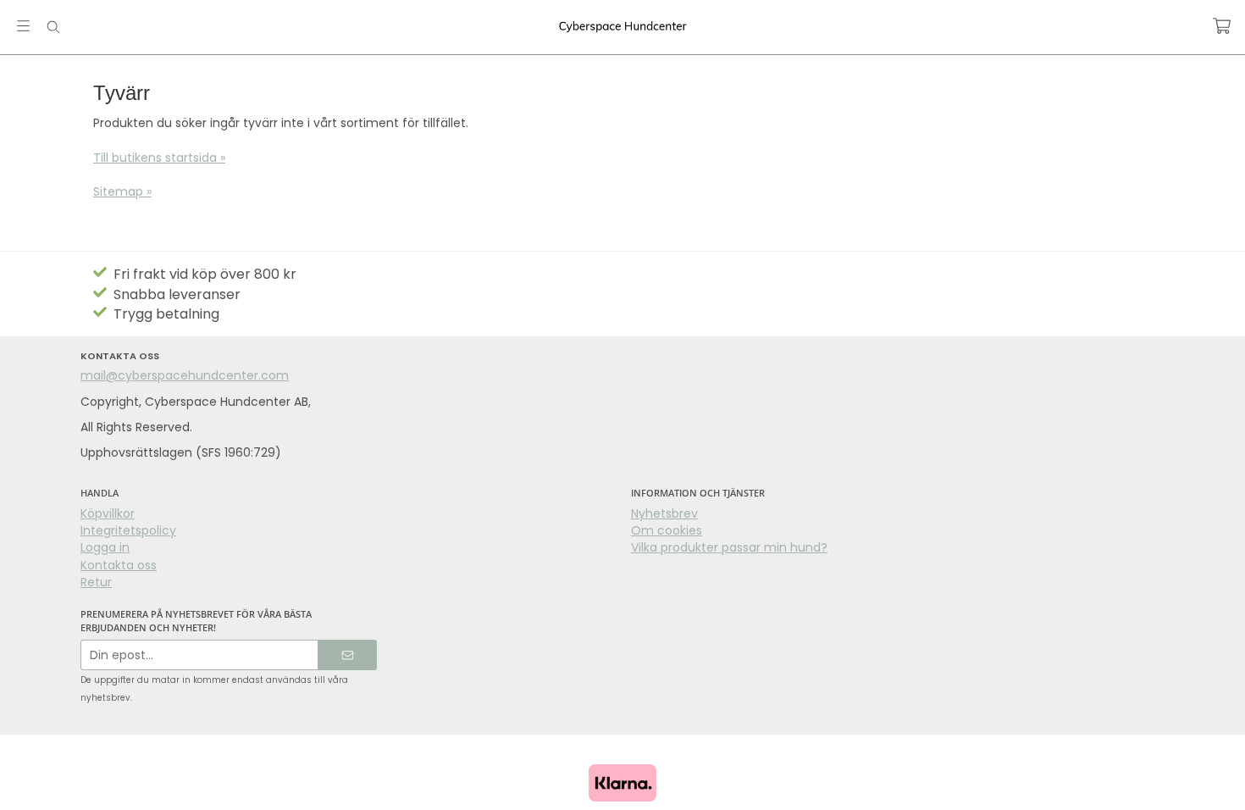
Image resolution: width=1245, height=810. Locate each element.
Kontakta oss (118, 565)
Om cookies (666, 530)
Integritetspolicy (128, 530)
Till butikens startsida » (159, 157)
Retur (96, 582)
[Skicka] (347, 655)
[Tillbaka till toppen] (15, 787)
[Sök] (53, 27)
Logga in (105, 547)
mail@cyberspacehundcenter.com (184, 375)
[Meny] (23, 26)
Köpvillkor (107, 513)
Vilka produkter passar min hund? (729, 547)
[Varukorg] (1222, 26)
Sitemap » (122, 191)
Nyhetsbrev (664, 513)
